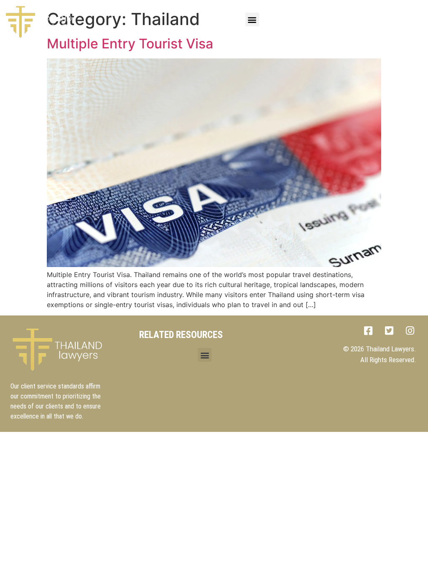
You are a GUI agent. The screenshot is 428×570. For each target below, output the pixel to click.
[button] (252, 19)
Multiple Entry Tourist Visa (130, 43)
